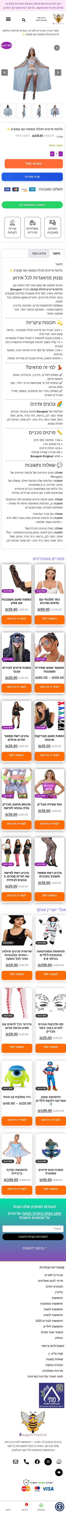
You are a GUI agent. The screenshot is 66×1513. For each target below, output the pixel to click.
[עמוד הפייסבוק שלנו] (37, 1461)
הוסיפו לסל (34, 163)
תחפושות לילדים (53, 1326)
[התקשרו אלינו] (26, 1461)
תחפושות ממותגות (51, 1303)
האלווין (59, 1338)
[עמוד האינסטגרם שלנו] (48, 1461)
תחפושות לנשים (53, 1315)
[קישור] (59, 1461)
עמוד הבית (53, 30)
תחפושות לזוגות (53, 1309)
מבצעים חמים (54, 1286)
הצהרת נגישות (54, 1365)
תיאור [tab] (56, 253)
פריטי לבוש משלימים (50, 1280)
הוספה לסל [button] (49, 618)
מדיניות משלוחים (52, 1370)
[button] (23, 20)
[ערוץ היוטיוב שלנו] (59, 1472)
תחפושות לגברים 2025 (49, 1320)
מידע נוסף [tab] (39, 253)
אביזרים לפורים (37, 30)
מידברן (59, 1292)
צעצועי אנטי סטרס (52, 1332)
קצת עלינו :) (55, 1353)
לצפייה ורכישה (16, 618)
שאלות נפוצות (54, 1359)
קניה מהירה (32, 176)
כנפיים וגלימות (19, 30)
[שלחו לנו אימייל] (15, 1461)
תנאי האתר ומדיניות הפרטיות (45, 1376)
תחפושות (57, 1298)
